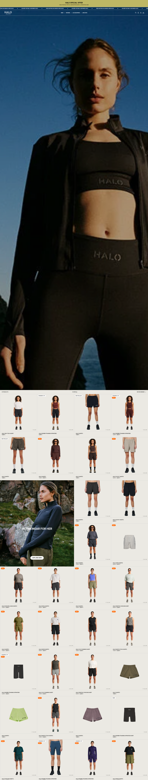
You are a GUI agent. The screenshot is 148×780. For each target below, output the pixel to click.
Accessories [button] (76, 12)
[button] (141, 12)
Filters (74, 392)
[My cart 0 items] (143, 13)
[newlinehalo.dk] (8, 12)
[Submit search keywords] (136, 13)
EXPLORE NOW (37, 558)
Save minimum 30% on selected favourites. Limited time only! (74, 4)
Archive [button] (84, 12)
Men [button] (62, 12)
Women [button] (68, 12)
